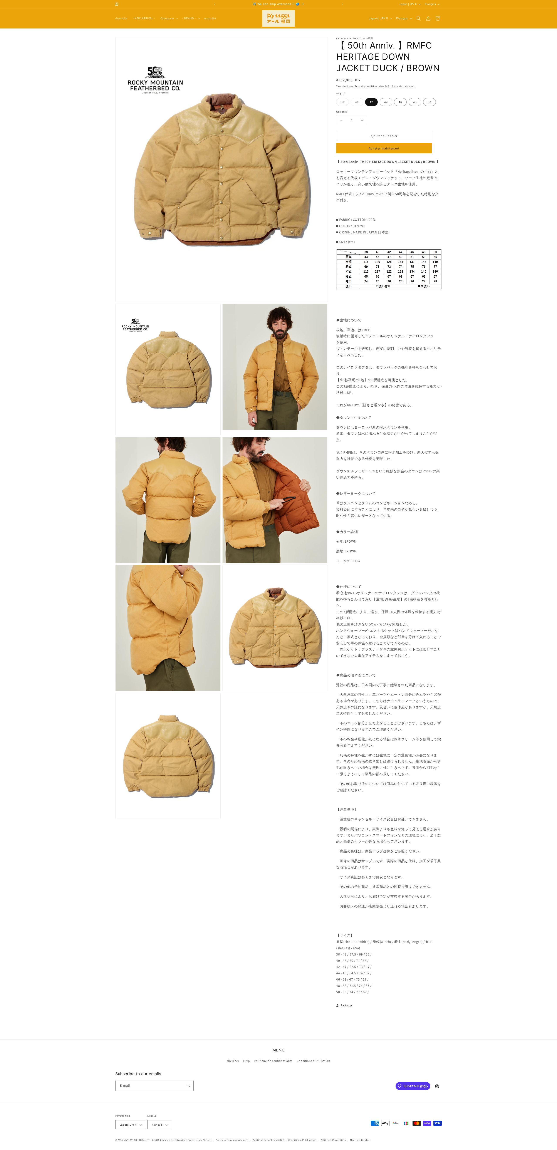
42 (371, 102)
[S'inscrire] (188, 1086)
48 (415, 102)
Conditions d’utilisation (302, 1140)
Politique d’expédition (333, 1140)
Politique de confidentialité (273, 1061)
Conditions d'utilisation (313, 1061)
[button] (169, 18)
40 (359, 103)
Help (246, 1061)
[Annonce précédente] (215, 4)
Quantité (341, 112)
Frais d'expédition (366, 86)
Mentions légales (359, 1140)
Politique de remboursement (232, 1140)
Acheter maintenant (384, 148)
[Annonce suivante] (342, 4)
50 (429, 102)
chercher (233, 1061)
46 (400, 102)
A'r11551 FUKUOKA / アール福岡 (142, 1140)
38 (345, 103)
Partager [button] (346, 1005)
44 (386, 102)
